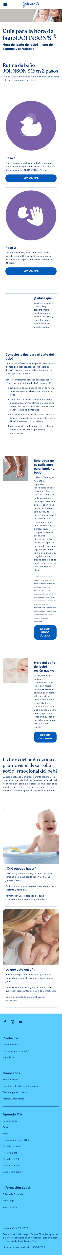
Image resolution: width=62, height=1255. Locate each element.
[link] (31, 126)
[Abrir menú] (10, 4)
